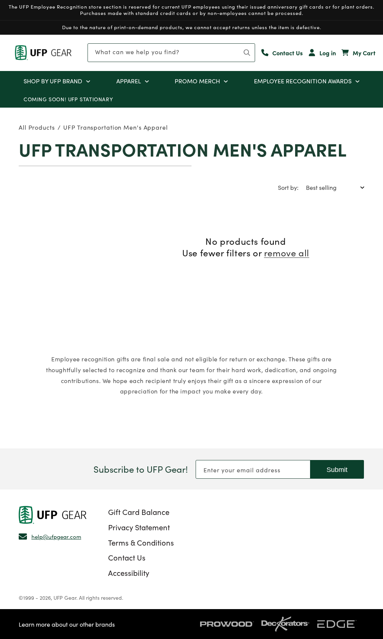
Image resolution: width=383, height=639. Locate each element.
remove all (286, 252)
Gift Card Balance (138, 511)
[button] (88, 80)
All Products (37, 127)
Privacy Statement (139, 527)
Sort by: (288, 187)
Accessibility (128, 572)
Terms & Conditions (141, 542)
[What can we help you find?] (247, 52)
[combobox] (171, 52)
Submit (337, 469)
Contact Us (126, 557)
